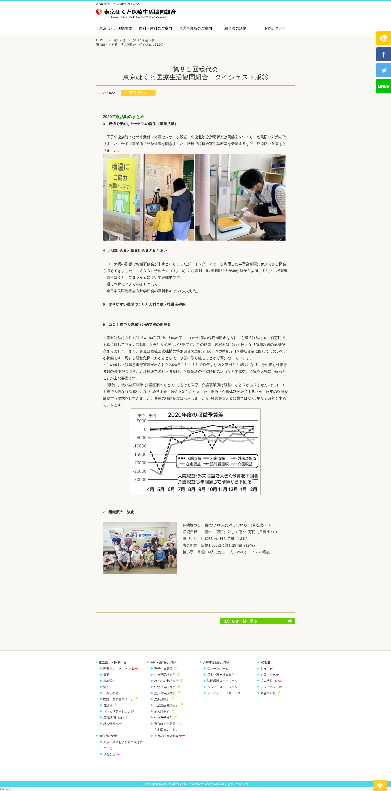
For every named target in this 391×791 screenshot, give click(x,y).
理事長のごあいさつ (120, 668)
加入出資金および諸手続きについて (123, 745)
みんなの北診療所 (166, 681)
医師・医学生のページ (118, 699)
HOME (100, 40)
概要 (106, 674)
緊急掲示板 (268, 693)
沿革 (106, 687)
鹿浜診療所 (161, 699)
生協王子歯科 (163, 717)
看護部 (107, 705)
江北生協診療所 (165, 687)
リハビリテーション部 (118, 711)
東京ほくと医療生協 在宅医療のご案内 (168, 726)
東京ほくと (138, 93)
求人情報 (112, 723)
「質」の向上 (112, 693)
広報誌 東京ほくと (116, 717)
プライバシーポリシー (275, 687)
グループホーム (217, 668)
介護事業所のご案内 (195, 28)
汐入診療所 (161, 711)
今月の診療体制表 (170, 736)
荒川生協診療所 (165, 693)
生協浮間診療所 (165, 674)
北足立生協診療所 (166, 705)
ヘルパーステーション (222, 687)
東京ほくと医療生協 (115, 28)
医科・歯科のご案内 (155, 28)
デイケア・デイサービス (224, 693)
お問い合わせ (275, 28)
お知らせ (119, 40)
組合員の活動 (235, 28)
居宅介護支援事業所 (221, 674)
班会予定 (112, 754)
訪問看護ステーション (222, 681)
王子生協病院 (163, 668)
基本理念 (109, 681)
